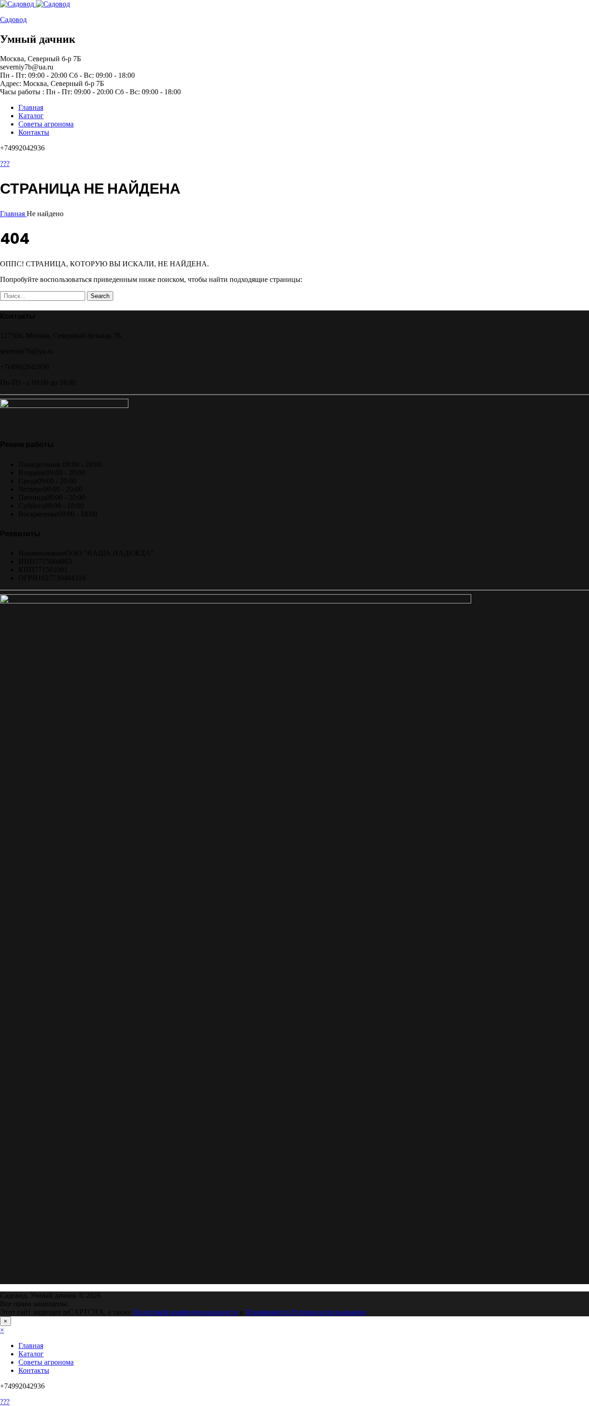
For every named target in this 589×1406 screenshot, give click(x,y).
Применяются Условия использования (306, 1312)
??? (5, 163)
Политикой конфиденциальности (185, 1312)
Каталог (31, 116)
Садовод (13, 19)
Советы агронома (46, 124)
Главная (30, 107)
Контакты (33, 132)
